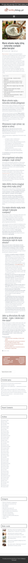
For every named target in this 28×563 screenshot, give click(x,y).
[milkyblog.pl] (14, 10)
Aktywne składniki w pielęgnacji (10, 502)
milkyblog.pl (15, 51)
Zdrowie (4, 518)
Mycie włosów (5, 54)
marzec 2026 (5, 428)
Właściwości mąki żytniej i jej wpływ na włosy (13, 81)
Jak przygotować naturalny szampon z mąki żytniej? (13, 83)
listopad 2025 (5, 434)
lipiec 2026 (4, 421)
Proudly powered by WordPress (10, 558)
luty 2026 (4, 429)
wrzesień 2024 (5, 448)
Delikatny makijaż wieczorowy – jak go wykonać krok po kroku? (8, 360)
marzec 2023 (5, 460)
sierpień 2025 (5, 438)
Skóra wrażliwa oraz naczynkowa (10, 511)
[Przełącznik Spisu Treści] (22, 76)
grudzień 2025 (5, 432)
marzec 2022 (5, 468)
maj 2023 (4, 457)
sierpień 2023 (5, 454)
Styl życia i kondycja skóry (8, 514)
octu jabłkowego (19, 264)
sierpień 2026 (5, 420)
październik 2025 (6, 435)
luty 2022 (4, 469)
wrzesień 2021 (5, 477)
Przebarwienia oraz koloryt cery (10, 509)
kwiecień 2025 (5, 445)
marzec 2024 (5, 451)
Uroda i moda (6, 350)
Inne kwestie (5, 506)
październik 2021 (6, 475)
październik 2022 (6, 463)
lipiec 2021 (4, 480)
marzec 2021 (5, 486)
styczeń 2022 (5, 471)
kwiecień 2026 (5, 426)
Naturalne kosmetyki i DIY (8, 508)
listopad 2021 (5, 474)
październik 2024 (6, 446)
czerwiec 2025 (5, 442)
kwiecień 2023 (5, 459)
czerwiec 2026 (5, 423)
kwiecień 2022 (5, 466)
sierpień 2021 (5, 479)
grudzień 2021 (5, 472)
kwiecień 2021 (5, 485)
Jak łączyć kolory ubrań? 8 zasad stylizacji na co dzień (15, 4)
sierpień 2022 (5, 465)
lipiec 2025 (4, 440)
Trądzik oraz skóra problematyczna (11, 515)
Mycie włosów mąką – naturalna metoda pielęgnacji (12, 79)
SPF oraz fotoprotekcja (8, 512)
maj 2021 (4, 483)
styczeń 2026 (5, 431)
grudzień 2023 (5, 452)
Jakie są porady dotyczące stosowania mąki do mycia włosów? (14, 92)
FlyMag (22, 558)
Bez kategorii (5, 505)
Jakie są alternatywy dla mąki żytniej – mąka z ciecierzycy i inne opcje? (13, 95)
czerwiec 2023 (5, 455)
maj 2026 (4, 424)
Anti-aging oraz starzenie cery (9, 503)
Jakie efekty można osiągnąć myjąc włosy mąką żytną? (14, 86)
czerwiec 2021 (5, 482)
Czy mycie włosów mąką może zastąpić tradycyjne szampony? (12, 89)
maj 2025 (4, 443)
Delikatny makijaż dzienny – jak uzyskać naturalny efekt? (20, 360)
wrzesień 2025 (5, 437)
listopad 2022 (5, 462)
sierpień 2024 (5, 449)
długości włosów (6, 173)
